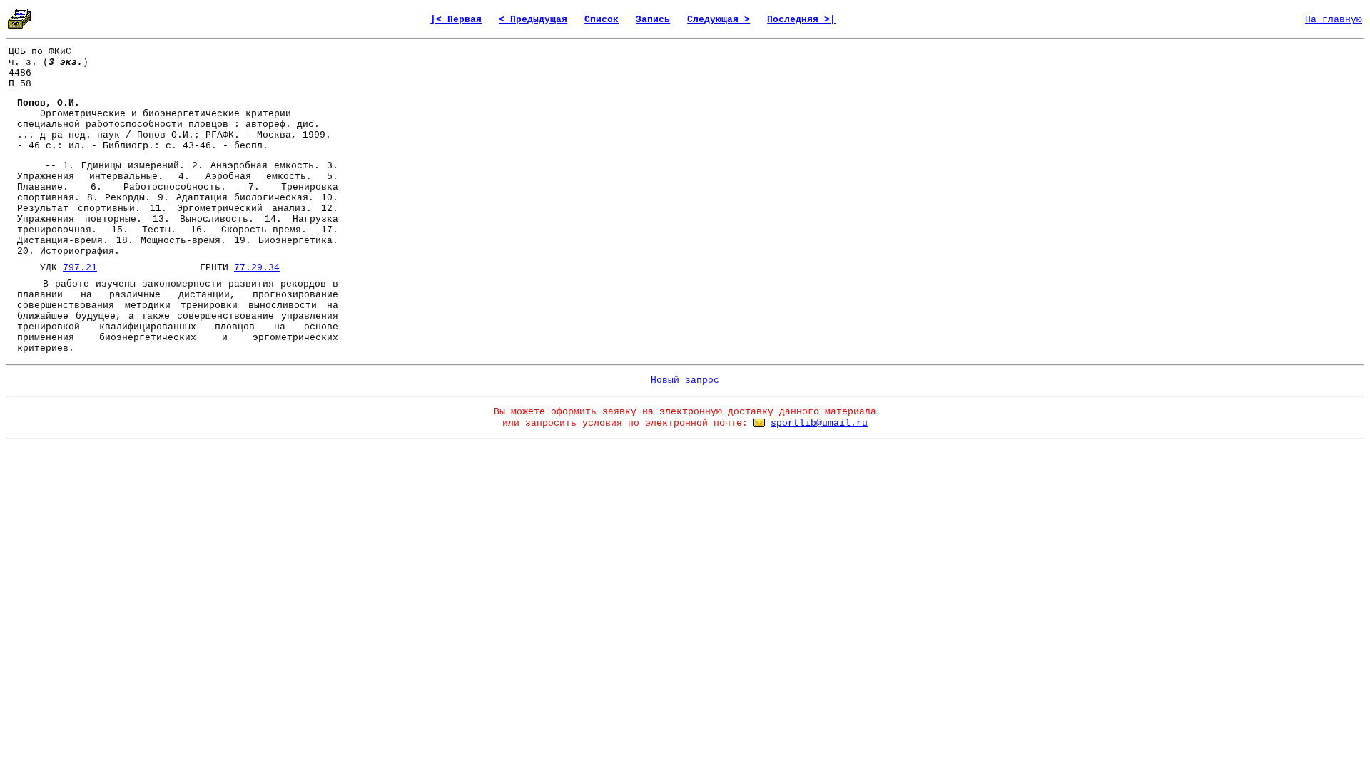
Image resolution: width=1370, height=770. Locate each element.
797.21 (80, 267)
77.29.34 (257, 267)
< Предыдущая (533, 19)
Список (601, 19)
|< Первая (456, 19)
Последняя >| (801, 19)
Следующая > (718, 19)
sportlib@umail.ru (819, 423)
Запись (653, 19)
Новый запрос (685, 380)
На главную (1333, 19)
